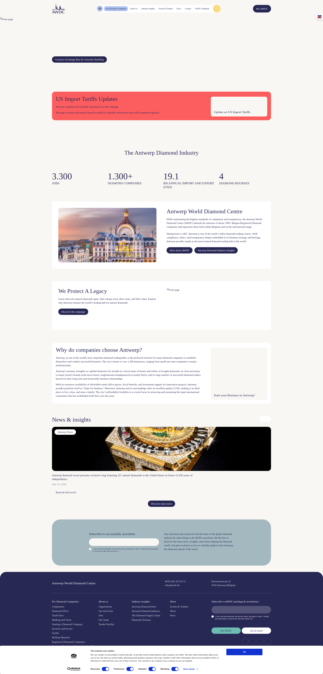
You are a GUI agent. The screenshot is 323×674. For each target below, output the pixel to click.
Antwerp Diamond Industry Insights (216, 250)
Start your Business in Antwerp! (234, 395)
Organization (105, 606)
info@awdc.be (172, 585)
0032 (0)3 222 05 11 (175, 581)
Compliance (58, 606)
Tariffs (55, 633)
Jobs (101, 615)
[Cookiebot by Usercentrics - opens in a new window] (74, 669)
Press (173, 615)
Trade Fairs (58, 615)
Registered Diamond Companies (68, 641)
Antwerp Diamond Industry (146, 611)
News (173, 611)
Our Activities (106, 611)
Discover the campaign (73, 311)
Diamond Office (60, 611)
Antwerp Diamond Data (144, 606)
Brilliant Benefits (61, 637)
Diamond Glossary (141, 619)
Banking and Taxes (61, 619)
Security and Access (62, 628)
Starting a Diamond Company (67, 624)
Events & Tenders (179, 606)
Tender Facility (106, 624)
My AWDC (226, 630)
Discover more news (161, 503)
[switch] (130, 669)
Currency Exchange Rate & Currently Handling (79, 59)
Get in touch (256, 630)
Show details (189, 669)
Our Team (104, 619)
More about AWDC (179, 250)
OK (244, 652)
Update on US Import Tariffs (232, 112)
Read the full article (66, 492)
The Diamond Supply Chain (146, 615)
